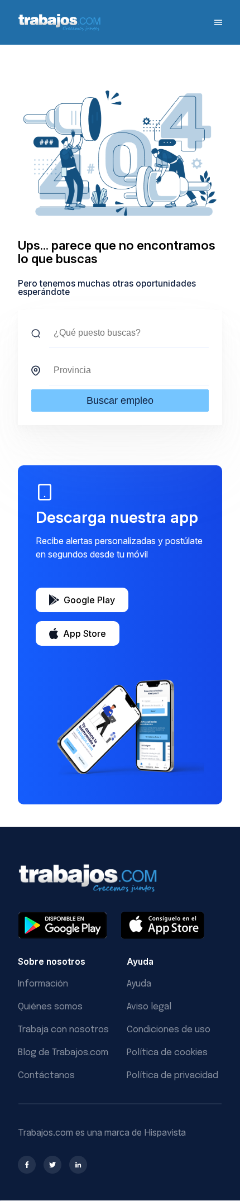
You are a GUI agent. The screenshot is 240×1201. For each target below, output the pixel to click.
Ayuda (139, 984)
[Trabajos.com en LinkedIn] (78, 1165)
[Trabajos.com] (60, 29)
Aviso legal (149, 1007)
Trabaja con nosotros (63, 1030)
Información (43, 984)
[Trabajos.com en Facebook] (27, 1165)
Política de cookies (167, 1052)
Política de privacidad (172, 1075)
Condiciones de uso (168, 1030)
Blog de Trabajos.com (63, 1052)
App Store (84, 633)
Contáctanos (46, 1075)
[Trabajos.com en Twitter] (52, 1165)
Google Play (89, 600)
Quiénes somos (50, 1007)
